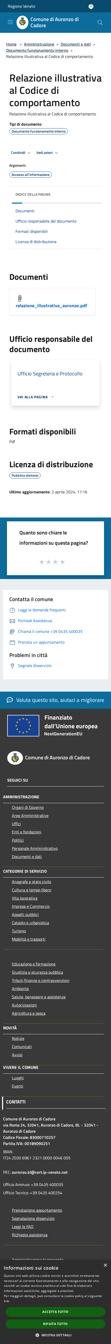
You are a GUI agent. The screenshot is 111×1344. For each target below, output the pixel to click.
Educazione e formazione (34, 964)
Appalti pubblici (25, 914)
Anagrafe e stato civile (31, 882)
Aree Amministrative (30, 815)
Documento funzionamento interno (37, 50)
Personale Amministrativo (35, 848)
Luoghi (18, 1078)
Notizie (18, 1038)
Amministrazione (39, 44)
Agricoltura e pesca (28, 1013)
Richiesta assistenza (29, 1235)
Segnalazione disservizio (33, 1218)
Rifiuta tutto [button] (55, 1324)
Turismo (19, 931)
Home (11, 44)
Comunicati (22, 1046)
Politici (18, 840)
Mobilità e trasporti (28, 939)
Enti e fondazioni (26, 832)
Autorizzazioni (24, 1005)
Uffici (16, 824)
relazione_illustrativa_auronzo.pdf (51, 305)
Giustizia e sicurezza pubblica (37, 972)
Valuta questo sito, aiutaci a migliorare (59, 700)
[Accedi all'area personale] (91, 7)
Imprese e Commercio (31, 906)
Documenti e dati (76, 44)
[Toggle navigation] (10, 22)
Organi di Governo (28, 807)
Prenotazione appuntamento (37, 1210)
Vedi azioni (44, 152)
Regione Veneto (21, 6)
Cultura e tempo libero (31, 890)
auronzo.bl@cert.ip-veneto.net (40, 1172)
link (6, 1301)
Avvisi (17, 1055)
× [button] (105, 1265)
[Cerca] (100, 22)
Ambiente (20, 988)
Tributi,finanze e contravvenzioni (40, 980)
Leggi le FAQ (23, 1226)
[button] (55, 1335)
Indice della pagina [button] (32, 194)
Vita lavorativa (24, 898)
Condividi (18, 152)
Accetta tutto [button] (55, 1312)
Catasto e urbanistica (30, 923)
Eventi (17, 1086)
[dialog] (55, 1302)
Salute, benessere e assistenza (39, 997)
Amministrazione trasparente (38, 1260)
